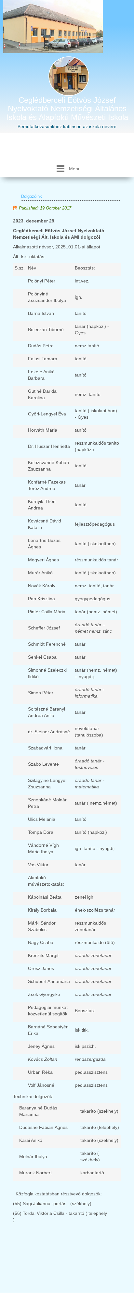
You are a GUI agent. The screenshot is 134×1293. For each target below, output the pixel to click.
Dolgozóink (31, 196)
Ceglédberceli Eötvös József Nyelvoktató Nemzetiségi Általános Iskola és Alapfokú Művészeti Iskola (67, 109)
